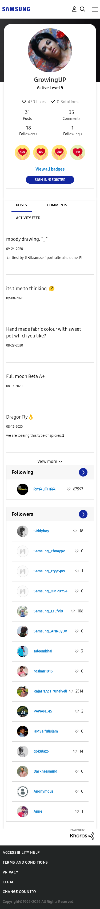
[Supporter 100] (78, 152)
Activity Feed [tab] (28, 218)
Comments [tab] (57, 205)
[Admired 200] (59, 152)
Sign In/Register (50, 180)
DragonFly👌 (20, 417)
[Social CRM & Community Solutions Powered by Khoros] (82, 834)
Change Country (19, 892)
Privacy (10, 872)
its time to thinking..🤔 (30, 289)
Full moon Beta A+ (25, 376)
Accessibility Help (21, 852)
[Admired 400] (22, 152)
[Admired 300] (41, 152)
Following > (72, 130)
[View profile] (22, 489)
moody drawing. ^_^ (27, 239)
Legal (8, 882)
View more (47, 461)
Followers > (28, 130)
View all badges (50, 169)
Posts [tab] (21, 205)
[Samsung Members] (16, 8)
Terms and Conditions (25, 862)
